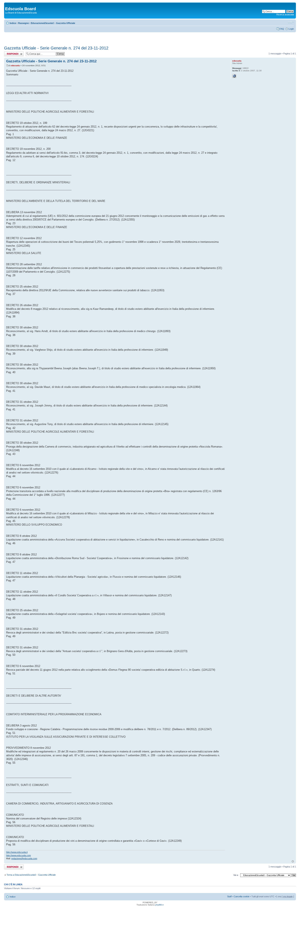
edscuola (15, 65)
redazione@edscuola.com (24, 858)
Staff (229, 896)
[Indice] (7, 4)
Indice (13, 23)
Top (293, 861)
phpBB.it (159, 905)
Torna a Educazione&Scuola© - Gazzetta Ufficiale (31, 875)
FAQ (282, 29)
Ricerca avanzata (285, 14)
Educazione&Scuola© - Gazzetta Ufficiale (53, 23)
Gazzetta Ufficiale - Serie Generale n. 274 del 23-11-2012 (56, 48)
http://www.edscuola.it (17, 852)
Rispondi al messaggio (9, 53)
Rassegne (23, 23)
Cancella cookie (241, 896)
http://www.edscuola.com (18, 855)
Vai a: (236, 875)
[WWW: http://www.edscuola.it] (234, 76)
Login (291, 29)
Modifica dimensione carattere (291, 22)
